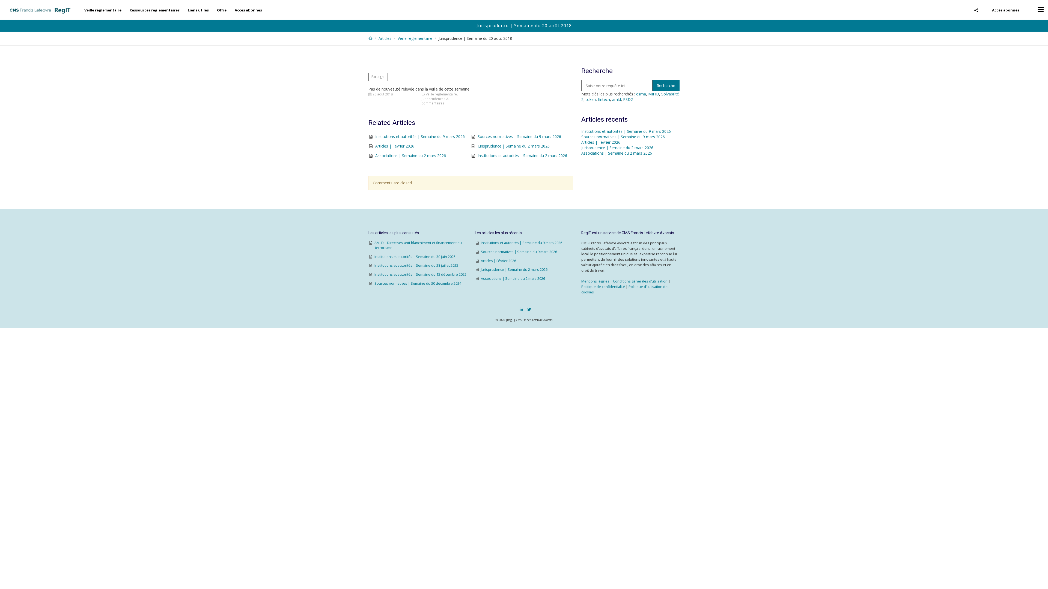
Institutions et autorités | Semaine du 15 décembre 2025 (420, 274)
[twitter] (529, 309)
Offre (222, 10)
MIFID (653, 94)
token (591, 99)
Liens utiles (198, 10)
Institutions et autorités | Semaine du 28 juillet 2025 (416, 265)
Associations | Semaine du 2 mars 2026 (410, 155)
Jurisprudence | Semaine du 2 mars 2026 (514, 146)
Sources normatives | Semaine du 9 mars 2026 (519, 136)
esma (641, 94)
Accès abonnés (1005, 10)
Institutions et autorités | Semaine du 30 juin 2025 (414, 256)
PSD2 (628, 99)
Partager (378, 76)
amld (616, 99)
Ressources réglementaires (155, 10)
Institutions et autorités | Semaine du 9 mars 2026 (420, 136)
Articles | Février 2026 (394, 146)
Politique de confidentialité (603, 286)
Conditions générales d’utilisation (640, 281)
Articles (385, 38)
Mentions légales (595, 281)
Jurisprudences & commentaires (435, 101)
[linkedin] (521, 309)
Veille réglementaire (102, 10)
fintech (604, 99)
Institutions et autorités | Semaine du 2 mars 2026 (522, 155)
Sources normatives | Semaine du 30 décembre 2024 (417, 283)
